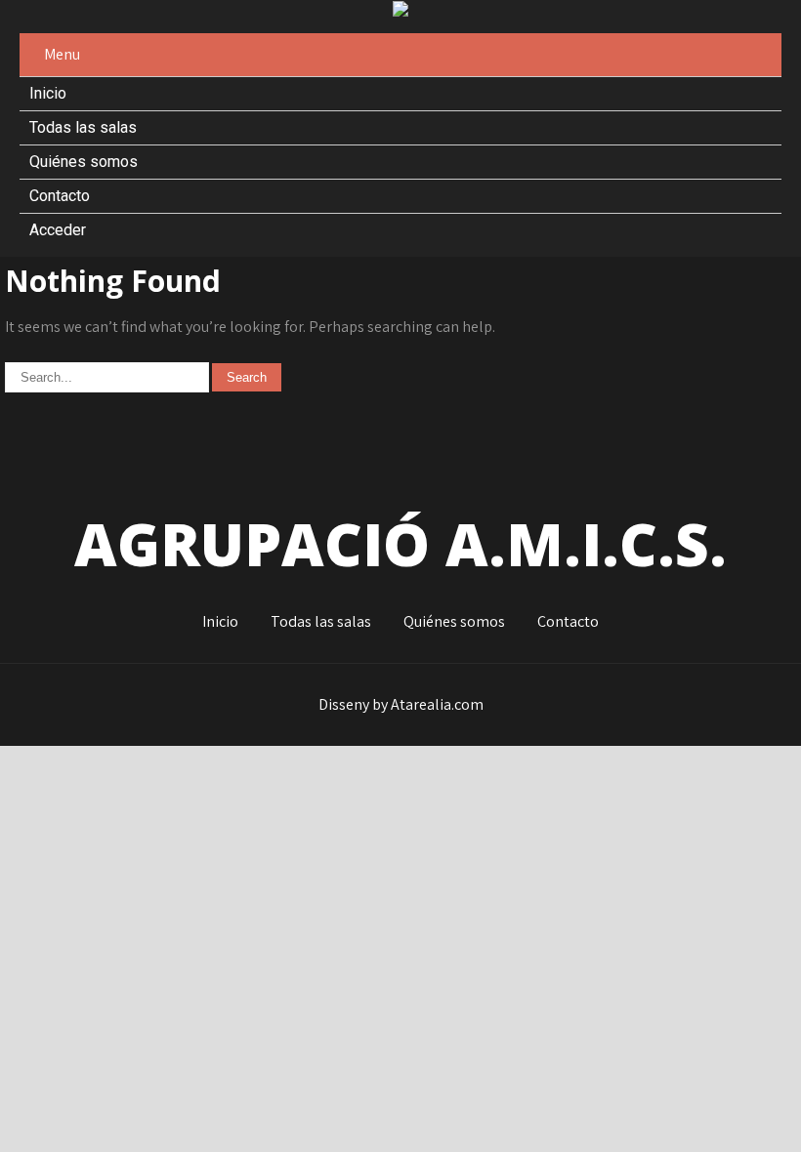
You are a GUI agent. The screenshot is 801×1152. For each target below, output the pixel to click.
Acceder (57, 230)
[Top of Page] (721, 1110)
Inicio (47, 93)
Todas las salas (83, 127)
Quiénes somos (83, 161)
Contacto (59, 195)
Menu (62, 54)
